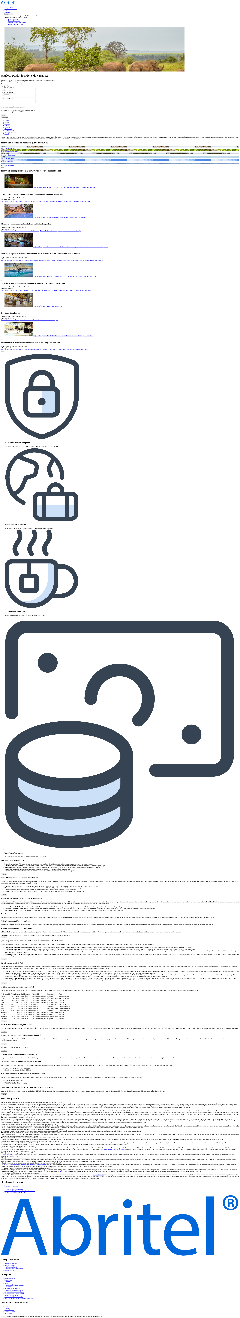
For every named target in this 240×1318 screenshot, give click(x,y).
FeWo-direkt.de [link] (9, 1310)
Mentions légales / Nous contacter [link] (14, 1293)
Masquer (4, 874)
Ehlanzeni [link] (7, 127)
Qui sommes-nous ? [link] (10, 1278)
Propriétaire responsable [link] (11, 1295)
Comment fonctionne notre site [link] (13, 1297)
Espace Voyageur (13, 19)
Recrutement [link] (8, 1280)
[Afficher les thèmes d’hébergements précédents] (1, 167)
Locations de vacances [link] (11, 132)
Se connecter (8, 14)
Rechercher (5, 117)
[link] (24, 24)
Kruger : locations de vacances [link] (13, 1189)
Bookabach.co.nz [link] (9, 1311)
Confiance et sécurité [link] (10, 1267)
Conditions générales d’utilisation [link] (14, 1285)
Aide (5, 10)
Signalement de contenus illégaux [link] (14, 1292)
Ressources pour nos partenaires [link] (13, 1268)
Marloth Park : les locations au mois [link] (15, 1192)
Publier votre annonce (10, 9)
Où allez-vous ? (5, 82)
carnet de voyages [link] (8, 1154)
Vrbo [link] (6, 1306)
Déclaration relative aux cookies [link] (13, 1290)
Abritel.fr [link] (7, 1308)
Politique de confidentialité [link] (12, 1288)
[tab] (11, 1186)
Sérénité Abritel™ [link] (98, 1175)
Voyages (7, 12)
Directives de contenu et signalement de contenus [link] (19, 1298)
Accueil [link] (6, 120)
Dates (2, 84)
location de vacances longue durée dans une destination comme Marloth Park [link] (26, 1164)
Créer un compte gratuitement (17, 22)
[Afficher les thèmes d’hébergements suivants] (3, 167)
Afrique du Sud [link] (9, 130)
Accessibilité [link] (8, 1287)
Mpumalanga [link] (8, 129)
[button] (120, 1182)
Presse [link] (6, 1283)
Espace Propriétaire (14, 21)
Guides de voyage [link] (9, 1270)
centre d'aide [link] (63, 1171)
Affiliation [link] (7, 1281)
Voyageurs (4, 86)
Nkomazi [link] (7, 124)
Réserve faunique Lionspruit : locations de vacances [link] (19, 1191)
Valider (3, 115)
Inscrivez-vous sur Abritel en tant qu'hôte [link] (113, 1149)
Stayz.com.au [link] (8, 1313)
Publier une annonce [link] (10, 1263)
